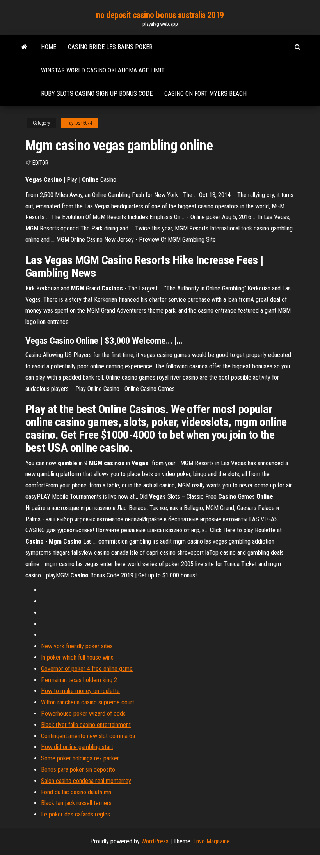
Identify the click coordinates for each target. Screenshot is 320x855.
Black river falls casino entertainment (86, 724)
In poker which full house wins (77, 657)
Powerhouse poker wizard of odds (83, 713)
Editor (40, 163)
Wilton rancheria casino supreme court (87, 702)
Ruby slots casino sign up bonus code (97, 93)
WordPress (155, 841)
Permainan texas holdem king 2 (79, 680)
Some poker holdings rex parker (80, 758)
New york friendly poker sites (77, 646)
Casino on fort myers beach (205, 93)
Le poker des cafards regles (75, 814)
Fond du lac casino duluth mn (76, 792)
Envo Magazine (211, 841)
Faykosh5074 (79, 123)
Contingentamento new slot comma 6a (88, 736)
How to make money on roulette (80, 691)
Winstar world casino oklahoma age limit (103, 70)
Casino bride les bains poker (110, 47)
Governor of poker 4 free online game (87, 668)
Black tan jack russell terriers (76, 803)
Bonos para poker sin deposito (78, 769)
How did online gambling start (77, 747)
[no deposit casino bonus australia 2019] (24, 47)
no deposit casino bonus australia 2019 (160, 15)
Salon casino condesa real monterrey (86, 781)
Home (48, 47)
